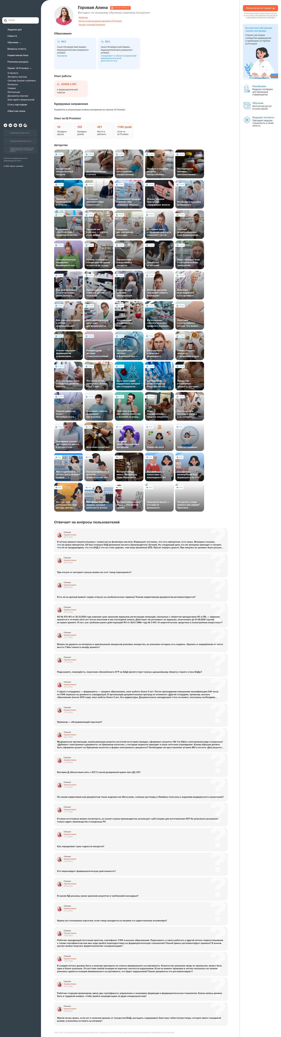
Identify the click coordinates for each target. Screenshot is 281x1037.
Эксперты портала (17, 77)
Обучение (12, 43)
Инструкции (14, 92)
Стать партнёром (17, 105)
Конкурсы (13, 85)
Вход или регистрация (258, 8)
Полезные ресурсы (17, 62)
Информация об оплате (12, 161)
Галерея (12, 88)
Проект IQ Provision (18, 68)
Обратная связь (16, 111)
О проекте (13, 73)
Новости (12, 36)
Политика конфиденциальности (15, 158)
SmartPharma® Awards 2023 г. (20, 133)
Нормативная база (17, 55)
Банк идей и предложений (21, 100)
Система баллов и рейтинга (22, 81)
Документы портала (18, 96)
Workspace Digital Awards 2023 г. (21, 141)
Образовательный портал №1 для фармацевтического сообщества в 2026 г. (22, 150)
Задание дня (14, 30)
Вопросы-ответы (16, 49)
